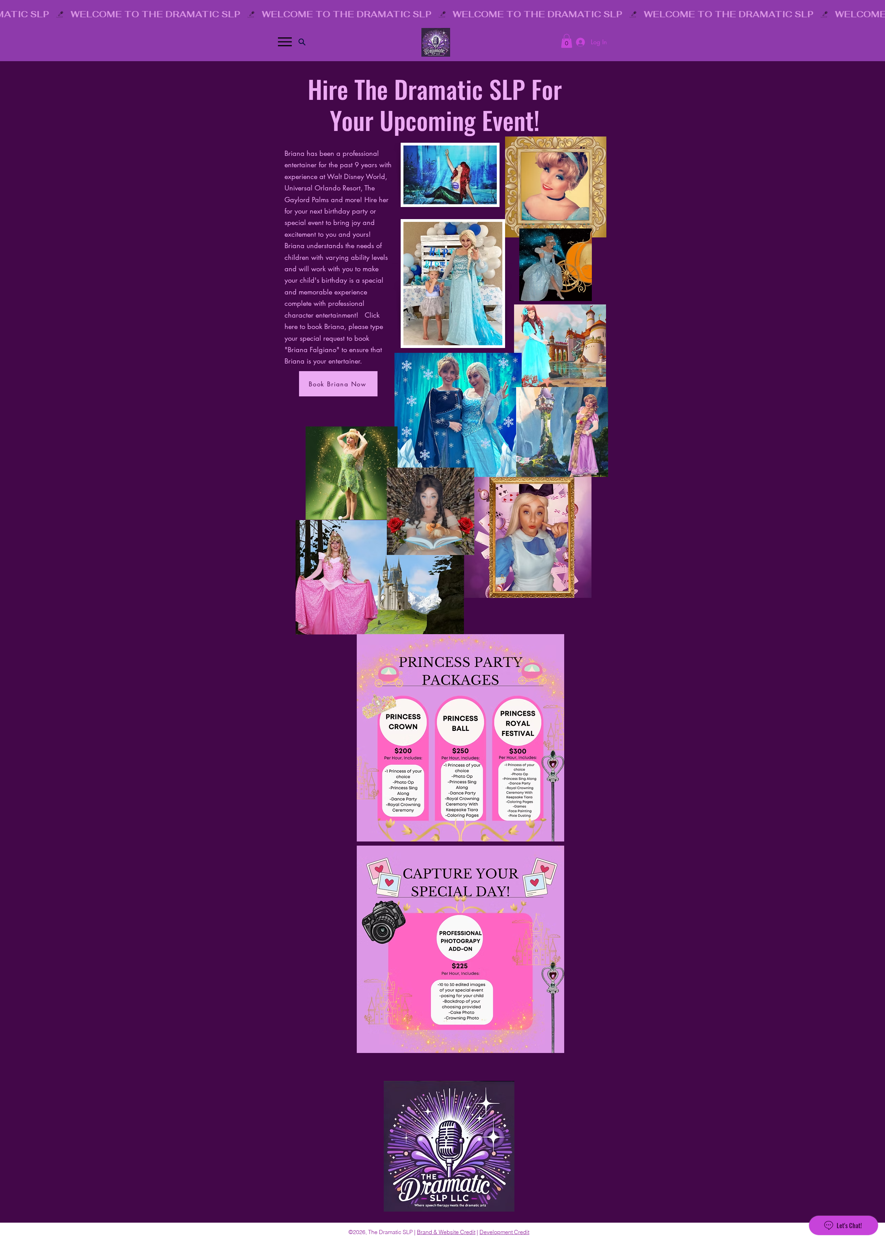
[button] (566, 41)
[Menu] (285, 42)
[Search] (302, 41)
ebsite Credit (459, 1232)
